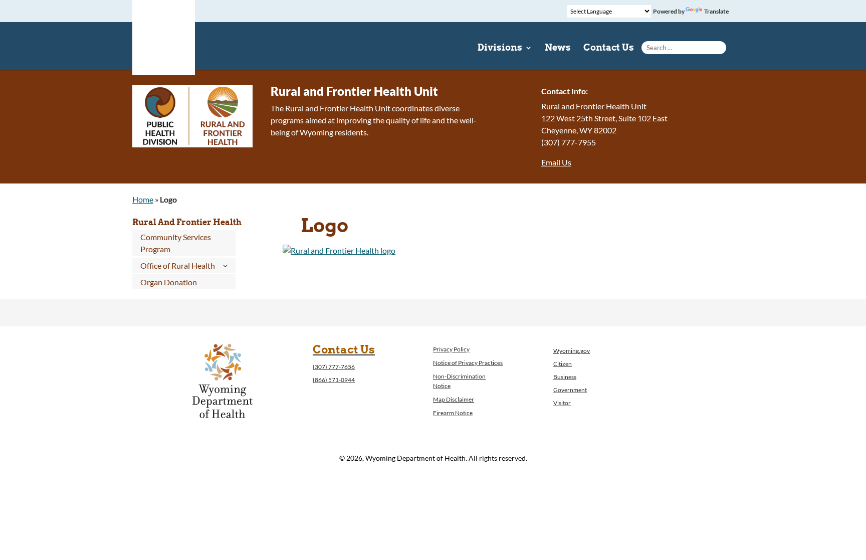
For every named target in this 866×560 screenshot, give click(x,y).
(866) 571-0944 (334, 380)
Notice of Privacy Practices (468, 362)
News (558, 48)
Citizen (562, 363)
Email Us (556, 162)
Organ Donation (168, 282)
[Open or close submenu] (225, 265)
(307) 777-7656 (334, 366)
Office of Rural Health (177, 265)
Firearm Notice (453, 413)
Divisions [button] (500, 48)
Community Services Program (175, 243)
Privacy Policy (451, 349)
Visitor (562, 403)
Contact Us (608, 48)
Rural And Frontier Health (187, 222)
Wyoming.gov (571, 350)
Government (570, 390)
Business (564, 377)
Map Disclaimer (453, 399)
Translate (716, 11)
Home (142, 199)
